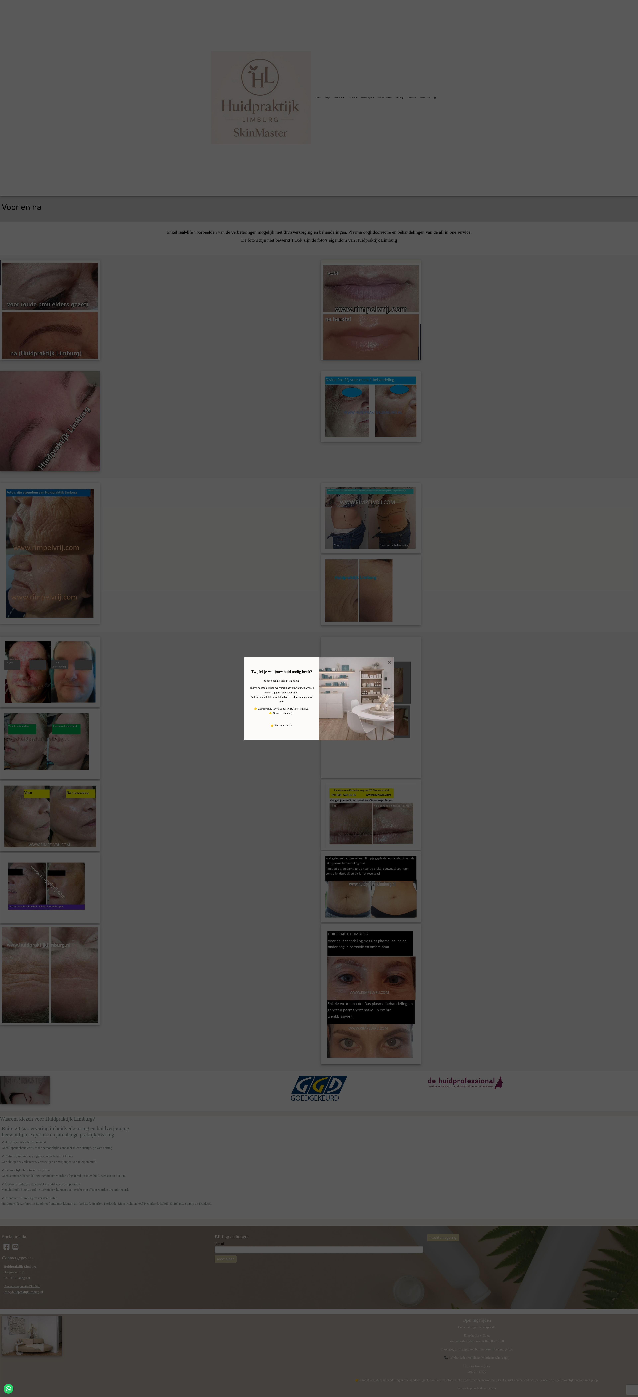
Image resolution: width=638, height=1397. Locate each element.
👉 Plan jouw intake (281, 725)
